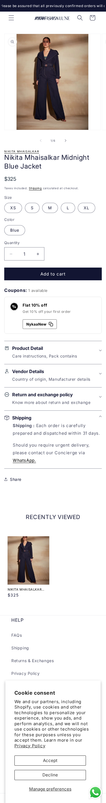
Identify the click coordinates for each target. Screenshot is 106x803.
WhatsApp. (24, 460)
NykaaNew (36, 324)
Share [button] (15, 479)
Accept (50, 760)
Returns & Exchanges (32, 660)
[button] (11, 18)
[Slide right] (65, 140)
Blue (14, 230)
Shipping (35, 188)
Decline (50, 775)
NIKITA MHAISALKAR (21, 151)
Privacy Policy (29, 745)
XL (86, 207)
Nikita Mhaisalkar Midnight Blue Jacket (28, 589)
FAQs (16, 635)
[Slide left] (40, 140)
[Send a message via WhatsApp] (95, 792)
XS (13, 207)
